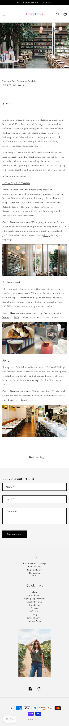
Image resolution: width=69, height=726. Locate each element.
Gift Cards (35, 611)
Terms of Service (34, 617)
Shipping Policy (34, 569)
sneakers (26, 395)
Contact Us (34, 572)
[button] (4, 14)
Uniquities (37, 720)
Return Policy (34, 566)
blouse (5, 317)
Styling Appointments (34, 598)
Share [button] (8, 103)
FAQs (34, 576)
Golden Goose (51, 395)
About (34, 592)
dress (6, 395)
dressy (46, 235)
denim (27, 230)
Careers (34, 608)
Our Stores (34, 595)
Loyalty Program (34, 601)
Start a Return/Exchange (34, 563)
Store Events (34, 604)
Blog (34, 614)
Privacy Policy (34, 620)
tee (17, 230)
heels (16, 317)
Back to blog (36, 457)
